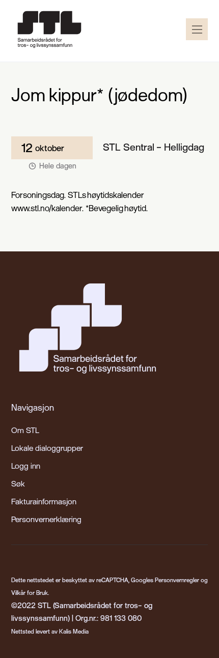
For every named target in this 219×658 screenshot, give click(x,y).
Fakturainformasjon (43, 501)
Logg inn (25, 466)
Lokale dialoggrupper (47, 448)
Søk (18, 483)
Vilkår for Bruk (29, 592)
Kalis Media (74, 631)
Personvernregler (177, 580)
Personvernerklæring (46, 519)
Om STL (25, 430)
